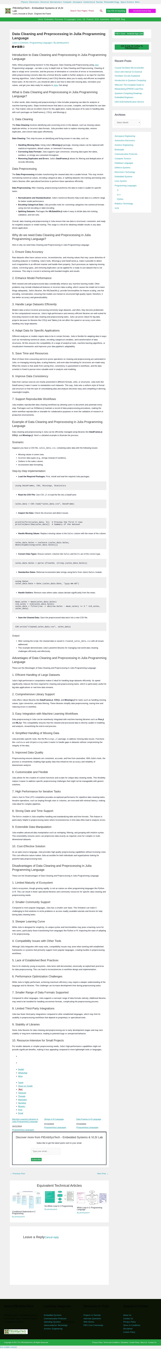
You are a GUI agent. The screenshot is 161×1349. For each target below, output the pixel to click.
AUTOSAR (115, 19)
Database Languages (124, 163)
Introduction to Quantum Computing (130, 80)
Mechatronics (56, 2)
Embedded (49, 19)
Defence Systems (122, 168)
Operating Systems (52, 1322)
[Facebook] (13, 47)
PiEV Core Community (93, 1325)
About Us (127, 1315)
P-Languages (70, 19)
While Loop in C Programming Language (89, 1208)
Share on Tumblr (25, 1086)
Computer (67, 2)
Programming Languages (41, 43)
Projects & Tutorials (92, 1315)
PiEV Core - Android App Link (129, 33)
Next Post (103, 1173)
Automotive (104, 19)
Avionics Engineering (124, 145)
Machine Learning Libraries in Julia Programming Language (25, 1120)
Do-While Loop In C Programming (59, 1206)
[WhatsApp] (24, 47)
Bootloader (119, 150)
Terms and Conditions (111, 1342)
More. (137, 2)
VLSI (97, 19)
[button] (116, 11)
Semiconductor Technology (56, 1325)
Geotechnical (89, 2)
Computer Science (123, 158)
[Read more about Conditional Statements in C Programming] (27, 1199)
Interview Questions (92, 1318)
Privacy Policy (129, 1322)
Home (40, 19)
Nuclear (99, 2)
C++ (119, 195)
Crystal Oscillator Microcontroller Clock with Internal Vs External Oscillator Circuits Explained (129, 72)
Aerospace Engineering (125, 136)
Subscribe (36, 1159)
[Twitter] (16, 47)
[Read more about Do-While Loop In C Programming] (59, 1197)
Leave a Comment (20, 43)
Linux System (121, 181)
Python (120, 199)
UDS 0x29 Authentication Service (129, 102)
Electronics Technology (125, 172)
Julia (96, 65)
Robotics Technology (124, 204)
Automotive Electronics (125, 140)
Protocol (90, 19)
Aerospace (77, 2)
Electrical (44, 2)
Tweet (20, 1083)
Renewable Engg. (111, 2)
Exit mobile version (8, 1347)
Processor (59, 19)
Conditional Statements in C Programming (24, 1213)
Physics (24, 2)
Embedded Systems (123, 176)
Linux (79, 19)
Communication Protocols (126, 154)
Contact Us (128, 1318)
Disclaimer (128, 1329)
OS (84, 19)
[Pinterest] (18, 47)
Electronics (34, 2)
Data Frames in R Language (88, 1119)
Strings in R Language (54, 1119)
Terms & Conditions (131, 1325)
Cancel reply (52, 1237)
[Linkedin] (21, 47)
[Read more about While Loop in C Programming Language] (91, 1197)
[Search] (101, 11)
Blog (123, 19)
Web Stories (88, 1322)
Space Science (127, 2)
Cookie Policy (129, 1332)
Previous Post (17, 1173)
